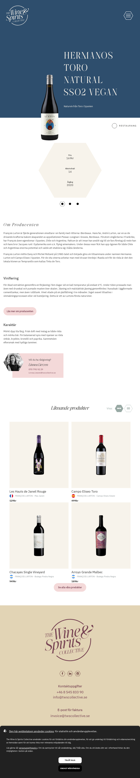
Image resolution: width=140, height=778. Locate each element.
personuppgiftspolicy (28, 748)
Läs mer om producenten (20, 311)
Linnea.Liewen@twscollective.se (42, 372)
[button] (62, 204)
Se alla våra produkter (70, 587)
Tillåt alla (70, 760)
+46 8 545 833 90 (70, 692)
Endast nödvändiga (70, 768)
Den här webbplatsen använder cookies (31, 731)
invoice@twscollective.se (70, 716)
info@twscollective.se (70, 697)
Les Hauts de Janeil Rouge (20, 603)
